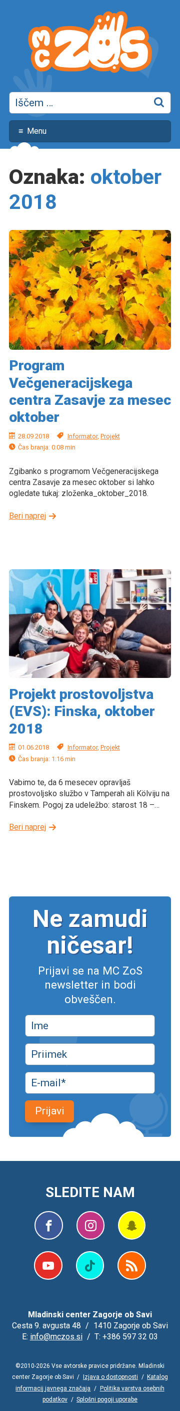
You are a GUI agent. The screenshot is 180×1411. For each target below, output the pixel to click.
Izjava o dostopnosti (110, 1376)
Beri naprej (27, 516)
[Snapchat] (132, 1225)
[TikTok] (90, 1265)
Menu (36, 131)
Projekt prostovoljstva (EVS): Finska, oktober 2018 (82, 711)
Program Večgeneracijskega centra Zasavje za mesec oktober (90, 391)
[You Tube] (48, 1265)
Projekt (110, 436)
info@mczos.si (56, 1336)
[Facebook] (48, 1225)
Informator (83, 436)
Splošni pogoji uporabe (107, 1399)
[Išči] (160, 103)
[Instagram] (90, 1225)
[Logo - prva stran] (90, 44)
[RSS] (132, 1265)
